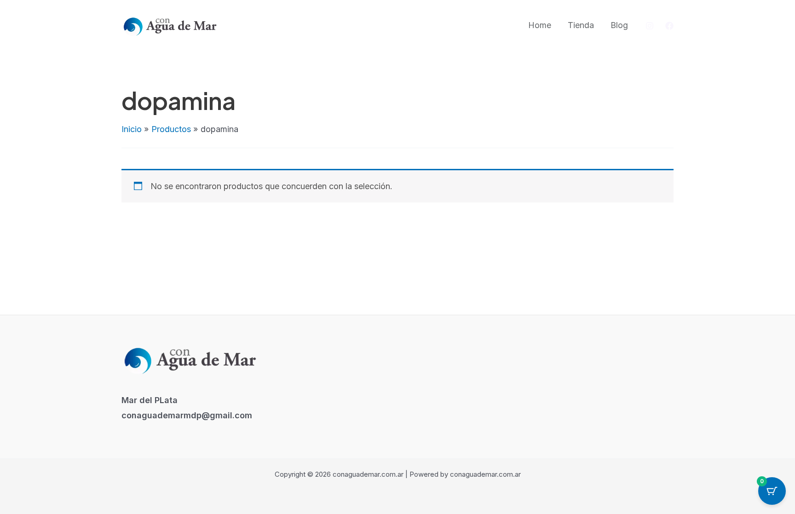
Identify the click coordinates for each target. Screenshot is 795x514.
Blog (619, 25)
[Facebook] (669, 26)
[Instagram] (649, 26)
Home (539, 25)
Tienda (581, 25)
